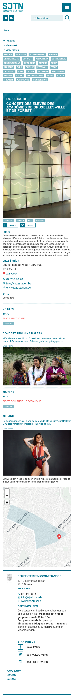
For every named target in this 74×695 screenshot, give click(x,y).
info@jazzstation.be (18, 283)
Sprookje (29, 63)
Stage (60, 75)
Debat (54, 63)
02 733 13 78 (14, 279)
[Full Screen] (7, 502)
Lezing (30, 71)
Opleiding (9, 71)
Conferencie (59, 59)
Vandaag (10, 40)
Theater (8, 79)
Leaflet (67, 565)
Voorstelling (35, 75)
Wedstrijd (42, 59)
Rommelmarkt (37, 54)
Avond (19, 75)
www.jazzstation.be (18, 287)
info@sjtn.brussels (31, 597)
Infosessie (58, 71)
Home (6, 30)
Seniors (8, 75)
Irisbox (11, 675)
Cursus (43, 63)
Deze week (11, 45)
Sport (50, 75)
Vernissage (23, 79)
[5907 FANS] (20, 647)
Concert (28, 59)
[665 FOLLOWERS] (20, 654)
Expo (19, 67)
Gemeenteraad (12, 63)
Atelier (8, 54)
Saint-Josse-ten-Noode (18, 7)
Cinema (53, 54)
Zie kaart (12, 273)
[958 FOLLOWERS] (20, 661)
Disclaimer (14, 671)
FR (5, 17)
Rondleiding (40, 79)
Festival (42, 67)
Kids (20, 71)
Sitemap (12, 679)
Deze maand (12, 49)
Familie (30, 67)
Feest (53, 67)
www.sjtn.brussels (31, 601)
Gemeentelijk (11, 59)
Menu (66, 7)
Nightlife (43, 71)
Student (8, 67)
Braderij (21, 54)
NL (11, 17)
